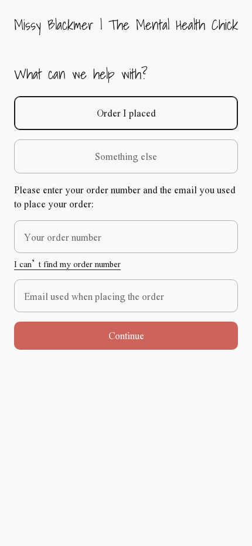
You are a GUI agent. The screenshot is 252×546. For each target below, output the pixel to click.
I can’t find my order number (67, 263)
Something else (126, 156)
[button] (126, 336)
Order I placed (126, 113)
